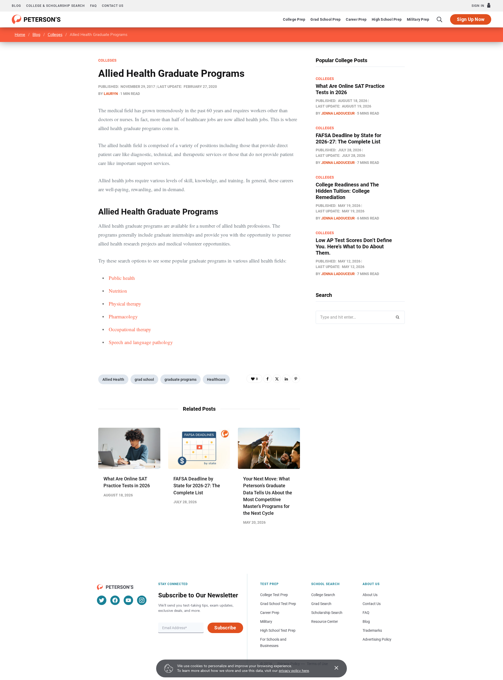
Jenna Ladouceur (338, 113)
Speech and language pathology (141, 342)
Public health (122, 278)
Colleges (55, 34)
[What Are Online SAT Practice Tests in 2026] (129, 448)
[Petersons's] (36, 19)
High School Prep (387, 19)
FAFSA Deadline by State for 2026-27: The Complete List (196, 485)
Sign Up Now (470, 19)
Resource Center (324, 621)
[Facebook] (267, 378)
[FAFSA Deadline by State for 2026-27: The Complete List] (199, 448)
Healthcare (216, 379)
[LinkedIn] (286, 378)
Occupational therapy (130, 329)
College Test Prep (274, 595)
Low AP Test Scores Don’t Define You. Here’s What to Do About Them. (354, 246)
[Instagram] (141, 600)
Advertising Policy (377, 639)
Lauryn (111, 94)
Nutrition (118, 290)
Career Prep (356, 19)
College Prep (294, 19)
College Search (323, 595)
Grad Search (321, 604)
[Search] (439, 19)
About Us (370, 595)
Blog (16, 6)
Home (20, 34)
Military (266, 621)
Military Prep (418, 19)
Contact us (112, 6)
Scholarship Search (326, 613)
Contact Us (372, 604)
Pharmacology (123, 316)
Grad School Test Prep (278, 604)
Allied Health (113, 379)
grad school (144, 379)
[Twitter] (277, 378)
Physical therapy (125, 303)
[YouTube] (128, 600)
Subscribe (225, 627)
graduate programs (180, 379)
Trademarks (372, 630)
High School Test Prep (278, 630)
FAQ (93, 6)
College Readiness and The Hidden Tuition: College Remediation (347, 190)
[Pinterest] (296, 378)
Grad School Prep (325, 19)
